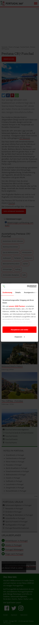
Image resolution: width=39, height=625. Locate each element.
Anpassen (18, 337)
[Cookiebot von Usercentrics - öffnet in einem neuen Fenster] (28, 286)
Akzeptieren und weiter (19, 330)
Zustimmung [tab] (7, 292)
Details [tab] (18, 292)
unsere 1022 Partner (17, 306)
